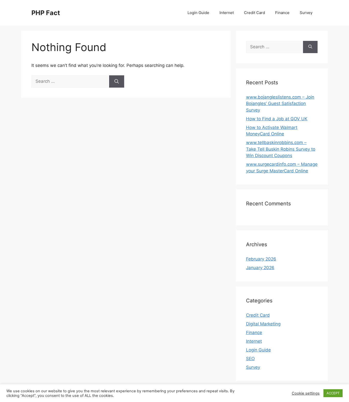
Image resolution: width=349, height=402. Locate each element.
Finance (282, 12)
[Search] (116, 81)
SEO (250, 358)
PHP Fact (45, 13)
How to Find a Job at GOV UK (276, 118)
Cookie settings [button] (306, 393)
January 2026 (260, 267)
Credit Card (254, 12)
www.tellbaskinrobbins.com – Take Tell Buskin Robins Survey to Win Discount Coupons (280, 149)
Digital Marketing (263, 323)
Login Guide (198, 12)
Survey (306, 12)
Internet (226, 12)
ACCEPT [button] (333, 393)
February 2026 (261, 259)
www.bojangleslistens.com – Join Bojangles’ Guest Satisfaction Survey (280, 103)
